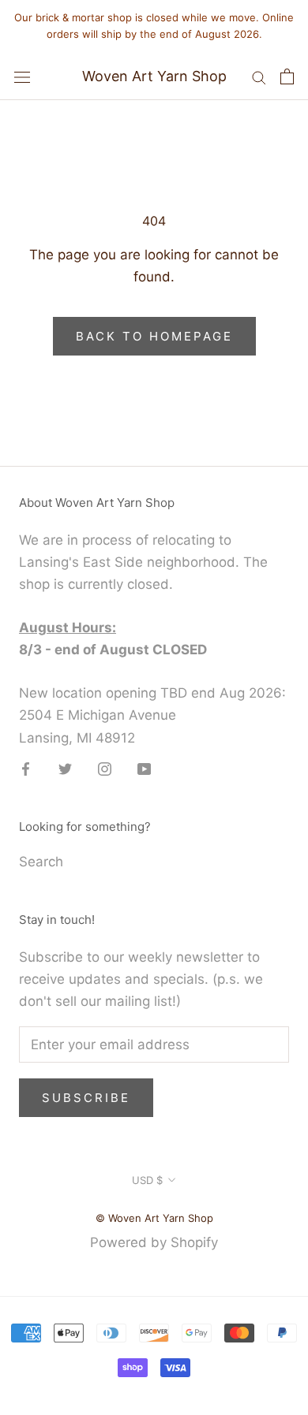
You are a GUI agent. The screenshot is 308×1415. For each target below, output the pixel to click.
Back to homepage (154, 336)
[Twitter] (65, 769)
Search (41, 861)
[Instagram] (104, 769)
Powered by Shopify (154, 1242)
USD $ (147, 1180)
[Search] (259, 76)
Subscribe (86, 1097)
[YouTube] (144, 769)
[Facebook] (25, 769)
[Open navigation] (22, 76)
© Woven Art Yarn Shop (154, 1218)
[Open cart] (287, 76)
